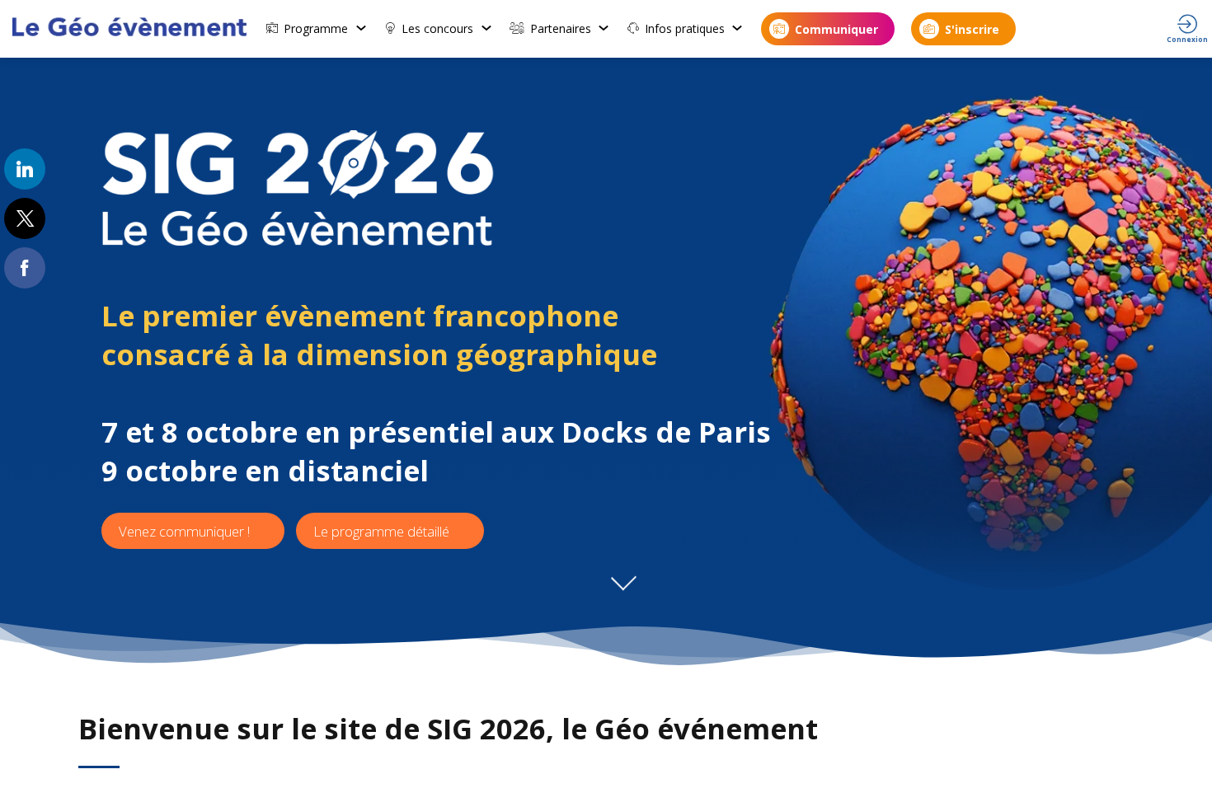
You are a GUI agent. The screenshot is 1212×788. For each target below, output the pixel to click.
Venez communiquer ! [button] (184, 531)
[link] (317, 29)
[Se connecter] (1187, 29)
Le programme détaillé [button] (381, 531)
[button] (828, 28)
